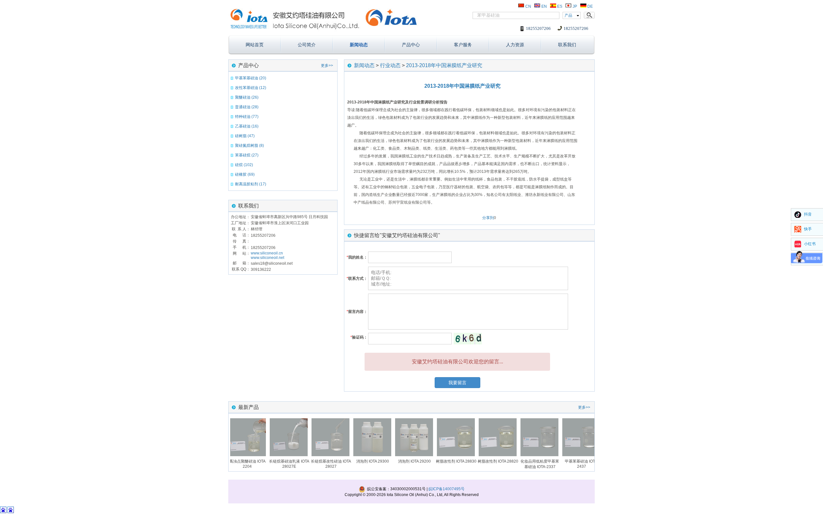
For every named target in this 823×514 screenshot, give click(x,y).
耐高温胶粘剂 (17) (250, 184)
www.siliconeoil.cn (267, 253)
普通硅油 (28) (246, 107)
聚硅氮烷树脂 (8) (249, 145)
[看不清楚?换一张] (468, 338)
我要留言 (457, 382)
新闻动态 (359, 44)
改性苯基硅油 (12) (250, 87)
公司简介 (307, 44)
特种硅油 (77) (246, 116)
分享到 (488, 218)
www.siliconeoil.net (267, 257)
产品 (568, 15)
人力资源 (515, 44)
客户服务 (463, 44)
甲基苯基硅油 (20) (250, 78)
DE (589, 6)
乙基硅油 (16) (246, 126)
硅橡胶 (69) (245, 174)
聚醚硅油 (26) (246, 97)
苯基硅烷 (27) (246, 155)
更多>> (327, 65)
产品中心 (411, 44)
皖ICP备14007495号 (447, 489)
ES (559, 6)
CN (527, 6)
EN (543, 6)
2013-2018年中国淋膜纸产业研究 (444, 65)
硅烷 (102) (244, 165)
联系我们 (567, 44)
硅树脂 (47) (245, 136)
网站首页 (255, 44)
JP (574, 6)
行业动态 (390, 65)
